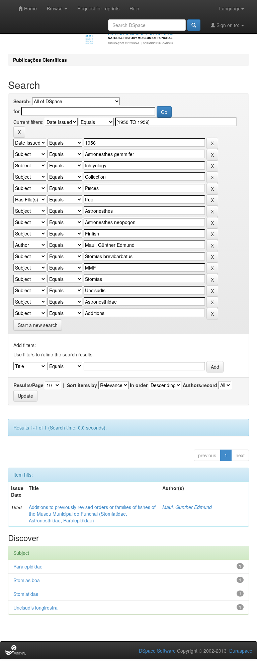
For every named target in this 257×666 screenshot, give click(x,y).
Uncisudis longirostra (35, 607)
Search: (22, 101)
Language (230, 8)
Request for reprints (98, 8)
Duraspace (240, 650)
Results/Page (28, 385)
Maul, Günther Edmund (187, 507)
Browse (55, 8)
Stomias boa (26, 580)
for (16, 111)
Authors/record (200, 385)
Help (134, 8)
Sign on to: (228, 25)
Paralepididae (27, 566)
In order (139, 385)
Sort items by (82, 385)
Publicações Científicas (40, 59)
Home (30, 8)
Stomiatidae (25, 594)
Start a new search (38, 325)
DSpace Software (157, 650)
